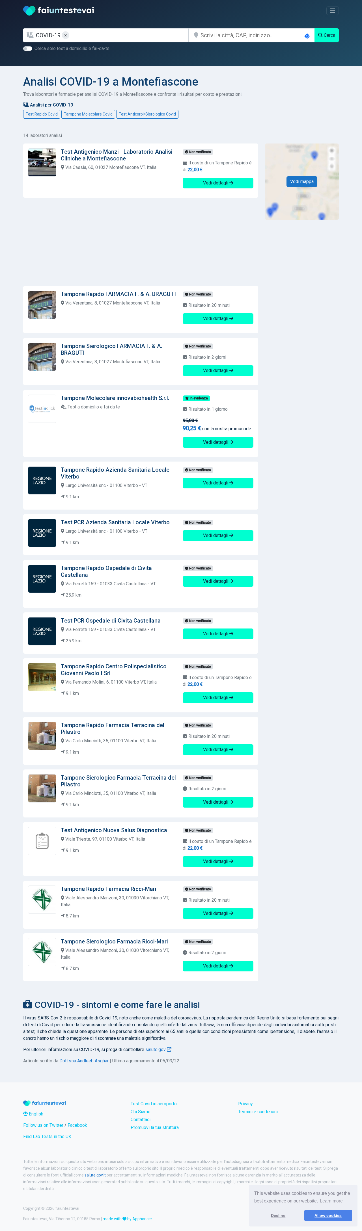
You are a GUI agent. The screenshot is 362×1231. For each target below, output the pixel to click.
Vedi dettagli (216, 183)
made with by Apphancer (127, 1219)
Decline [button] (278, 1215)
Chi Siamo (140, 1111)
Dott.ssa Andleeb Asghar (84, 1060)
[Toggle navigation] (332, 10)
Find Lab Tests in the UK (47, 1136)
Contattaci (140, 1119)
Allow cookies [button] (328, 1215)
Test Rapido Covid (42, 114)
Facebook (77, 1125)
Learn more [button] (331, 1201)
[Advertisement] (140, 241)
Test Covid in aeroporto (154, 1103)
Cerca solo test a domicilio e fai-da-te (72, 48)
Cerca (329, 35)
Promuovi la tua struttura (155, 1127)
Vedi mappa (302, 181)
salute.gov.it (95, 1175)
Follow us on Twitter (43, 1125)
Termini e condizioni (258, 1111)
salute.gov (156, 1049)
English (35, 1114)
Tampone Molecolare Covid (88, 114)
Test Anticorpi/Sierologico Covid (147, 114)
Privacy (245, 1103)
